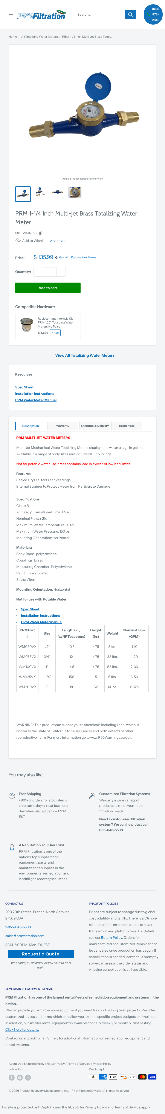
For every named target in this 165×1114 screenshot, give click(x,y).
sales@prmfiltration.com (24, 936)
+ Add (55, 332)
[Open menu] (11, 14)
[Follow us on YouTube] (20, 1077)
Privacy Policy (102, 1064)
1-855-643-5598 (18, 927)
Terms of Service (78, 1064)
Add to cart (48, 288)
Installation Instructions (34, 393)
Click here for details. (22, 1029)
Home (13, 37)
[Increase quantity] (61, 271)
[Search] (130, 14)
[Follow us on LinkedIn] (28, 1077)
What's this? (57, 241)
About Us (15, 1064)
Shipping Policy (34, 1064)
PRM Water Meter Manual (36, 400)
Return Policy (111, 937)
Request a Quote (40, 954)
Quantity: (23, 272)
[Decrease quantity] (38, 271)
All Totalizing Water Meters (39, 37)
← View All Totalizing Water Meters (83, 355)
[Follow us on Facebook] (12, 1077)
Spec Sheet (24, 387)
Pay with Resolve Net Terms (77, 257)
